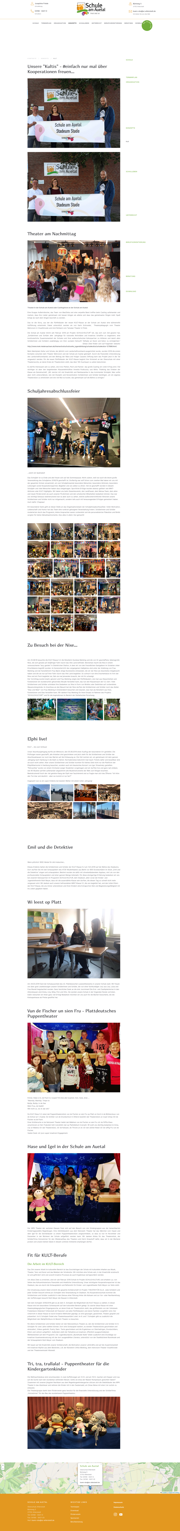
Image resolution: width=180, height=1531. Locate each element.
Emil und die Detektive (50, 847)
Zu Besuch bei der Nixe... (52, 645)
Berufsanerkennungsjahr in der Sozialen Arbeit (139, 99)
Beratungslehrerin (133, 280)
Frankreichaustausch (134, 204)
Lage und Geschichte (134, 69)
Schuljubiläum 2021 (133, 197)
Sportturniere (131, 192)
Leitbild (129, 71)
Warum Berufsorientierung (136, 263)
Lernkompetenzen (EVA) (135, 144)
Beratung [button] (128, 23)
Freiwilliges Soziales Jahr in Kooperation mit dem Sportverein (138, 112)
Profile (128, 253)
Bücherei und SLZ (133, 202)
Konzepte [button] (72, 23)
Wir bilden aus (131, 95)
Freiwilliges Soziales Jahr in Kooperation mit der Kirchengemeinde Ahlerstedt (138, 105)
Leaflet (164, 1493)
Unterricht (131, 215)
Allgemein (129, 199)
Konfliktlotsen (131, 151)
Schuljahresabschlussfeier (54, 391)
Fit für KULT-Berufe (47, 1255)
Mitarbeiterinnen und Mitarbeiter (138, 91)
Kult (127, 141)
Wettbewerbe (131, 180)
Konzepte (130, 128)
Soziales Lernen (132, 158)
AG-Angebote (131, 221)
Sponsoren (75, 1518)
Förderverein (131, 209)
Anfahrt (129, 64)
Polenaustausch (132, 187)
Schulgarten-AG (134, 231)
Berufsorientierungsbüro (135, 248)
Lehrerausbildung (134, 121)
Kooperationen (131, 267)
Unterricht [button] (97, 23)
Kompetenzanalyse (135, 272)
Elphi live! (37, 738)
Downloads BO (131, 265)
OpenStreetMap (174, 1493)
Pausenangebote (132, 185)
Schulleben (131, 172)
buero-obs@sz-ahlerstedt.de (144, 11)
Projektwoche (131, 190)
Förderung (130, 132)
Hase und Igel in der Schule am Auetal (66, 1146)
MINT (128, 153)
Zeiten (128, 238)
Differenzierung (132, 163)
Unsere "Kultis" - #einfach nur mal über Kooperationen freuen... (67, 69)
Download (139, 23)
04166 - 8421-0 (41, 11)
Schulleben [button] (84, 23)
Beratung (130, 276)
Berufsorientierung (136, 242)
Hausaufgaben (131, 137)
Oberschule (130, 73)
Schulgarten (130, 194)
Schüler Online (131, 258)
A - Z (128, 86)
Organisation (132, 82)
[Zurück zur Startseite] (90, 9)
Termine (129, 260)
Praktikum (130, 251)
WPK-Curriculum (132, 236)
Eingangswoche (132, 167)
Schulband (132, 224)
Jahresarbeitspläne (133, 233)
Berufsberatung (132, 283)
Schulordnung (131, 124)
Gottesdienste (131, 175)
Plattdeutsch (131, 156)
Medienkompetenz (133, 148)
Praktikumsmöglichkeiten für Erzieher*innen (139, 118)
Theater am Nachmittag (52, 233)
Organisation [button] (60, 23)
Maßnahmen (130, 270)
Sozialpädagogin (132, 93)
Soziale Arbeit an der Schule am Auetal (138, 286)
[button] (90, 1488)
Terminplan (46, 23)
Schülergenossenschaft (135, 256)
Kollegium (129, 88)
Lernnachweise (132, 146)
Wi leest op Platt (44, 902)
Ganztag (129, 134)
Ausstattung (130, 66)
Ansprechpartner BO (134, 246)
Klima (128, 211)
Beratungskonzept (133, 160)
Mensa (128, 183)
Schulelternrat (131, 206)
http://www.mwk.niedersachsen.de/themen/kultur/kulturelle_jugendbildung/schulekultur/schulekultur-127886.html (72, 346)
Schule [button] (36, 23)
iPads (128, 139)
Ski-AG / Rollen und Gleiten (138, 229)
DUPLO (128, 165)
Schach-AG (132, 226)
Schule (129, 60)
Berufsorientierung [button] (113, 23)
